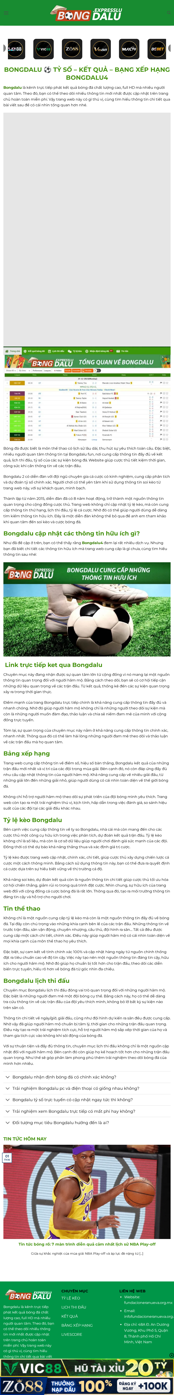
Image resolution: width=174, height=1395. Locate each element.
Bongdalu (12, 87)
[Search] (169, 12)
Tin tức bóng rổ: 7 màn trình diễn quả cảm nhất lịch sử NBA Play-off (87, 1244)
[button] (6, 12)
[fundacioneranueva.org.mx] (87, 12)
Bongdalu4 (92, 543)
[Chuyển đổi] (7, 1078)
